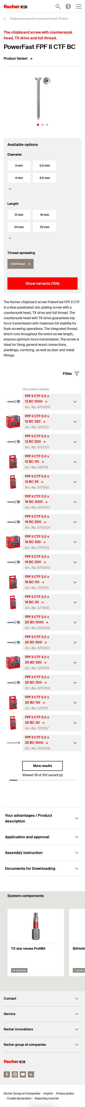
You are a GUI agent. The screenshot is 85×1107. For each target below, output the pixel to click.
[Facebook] (7, 1074)
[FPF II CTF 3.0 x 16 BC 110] (13, 582)
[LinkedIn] (31, 1074)
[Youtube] (23, 1074)
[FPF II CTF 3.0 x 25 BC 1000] (13, 743)
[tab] (38, 125)
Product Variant (16, 58)
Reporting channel (47, 1098)
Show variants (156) (42, 283)
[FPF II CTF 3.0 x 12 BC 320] (13, 422)
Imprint (48, 1093)
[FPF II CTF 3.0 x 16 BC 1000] (13, 502)
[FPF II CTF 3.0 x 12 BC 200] (13, 442)
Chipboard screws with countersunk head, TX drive (38, 18)
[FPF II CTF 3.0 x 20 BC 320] (13, 662)
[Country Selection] (68, 6)
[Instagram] (15, 1074)
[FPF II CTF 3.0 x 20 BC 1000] (13, 622)
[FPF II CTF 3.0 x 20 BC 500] (13, 642)
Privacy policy (65, 1093)
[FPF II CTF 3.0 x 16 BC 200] (13, 562)
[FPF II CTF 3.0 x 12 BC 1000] (13, 401)
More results (42, 766)
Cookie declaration (19, 1098)
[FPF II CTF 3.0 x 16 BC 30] (13, 602)
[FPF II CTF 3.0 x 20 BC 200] (13, 683)
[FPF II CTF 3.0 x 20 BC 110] (13, 703)
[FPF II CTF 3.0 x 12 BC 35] (13, 482)
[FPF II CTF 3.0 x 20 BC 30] (13, 723)
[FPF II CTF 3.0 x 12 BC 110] (13, 462)
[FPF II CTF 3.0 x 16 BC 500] (13, 522)
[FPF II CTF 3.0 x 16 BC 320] (13, 542)
